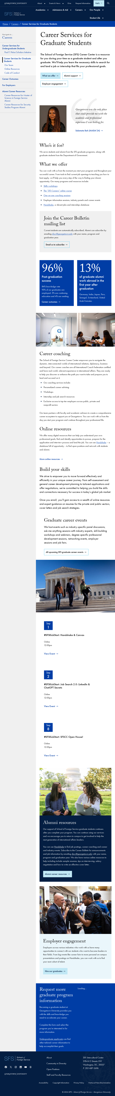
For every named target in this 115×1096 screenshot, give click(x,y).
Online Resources (12, 69)
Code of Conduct (12, 72)
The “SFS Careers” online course (58, 190)
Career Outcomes (10, 79)
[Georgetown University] (15, 3)
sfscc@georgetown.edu (62, 233)
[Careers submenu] (85, 10)
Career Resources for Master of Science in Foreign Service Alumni (18, 98)
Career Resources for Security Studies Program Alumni (17, 106)
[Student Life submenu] (103, 18)
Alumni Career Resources (13, 91)
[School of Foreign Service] (17, 1058)
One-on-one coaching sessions (57, 195)
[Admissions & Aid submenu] (70, 10)
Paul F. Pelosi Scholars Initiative (17, 52)
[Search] (108, 3)
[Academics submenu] (48, 10)
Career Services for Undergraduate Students (13, 47)
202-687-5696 (91, 1068)
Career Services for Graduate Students (17, 60)
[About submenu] (44, 3)
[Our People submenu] (103, 10)
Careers (7, 38)
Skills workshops (51, 186)
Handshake (49, 204)
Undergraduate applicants (51, 1039)
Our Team (9, 65)
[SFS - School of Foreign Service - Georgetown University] (14, 14)
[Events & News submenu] (63, 3)
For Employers (8, 85)
